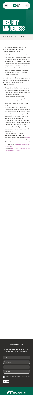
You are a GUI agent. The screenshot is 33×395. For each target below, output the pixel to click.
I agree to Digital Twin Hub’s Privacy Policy (17, 376)
